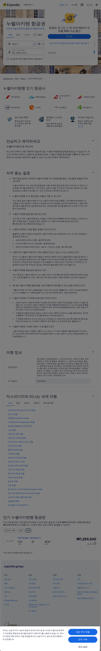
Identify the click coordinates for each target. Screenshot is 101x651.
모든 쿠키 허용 (83, 632)
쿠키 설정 (82, 646)
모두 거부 (82, 639)
